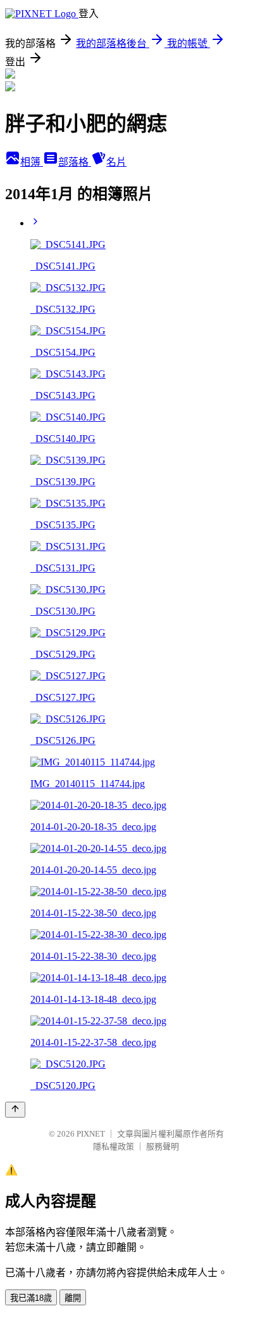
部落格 (74, 162)
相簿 (31, 162)
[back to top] (15, 1110)
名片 (116, 162)
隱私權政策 (113, 1146)
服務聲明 (162, 1146)
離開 (73, 1298)
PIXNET (91, 1134)
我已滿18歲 (31, 1298)
